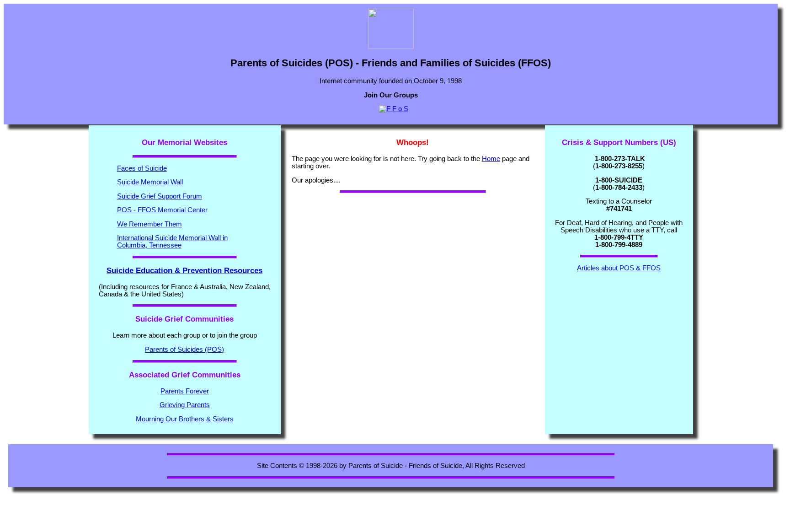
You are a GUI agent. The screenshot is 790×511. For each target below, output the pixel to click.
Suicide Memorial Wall (150, 182)
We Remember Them (149, 224)
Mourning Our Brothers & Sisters (185, 419)
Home (491, 158)
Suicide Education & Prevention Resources (184, 270)
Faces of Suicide (142, 168)
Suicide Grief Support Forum (159, 196)
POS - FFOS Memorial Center (162, 210)
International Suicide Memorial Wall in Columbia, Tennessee (172, 241)
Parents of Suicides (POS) (184, 349)
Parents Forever (184, 391)
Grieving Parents (185, 405)
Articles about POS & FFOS (619, 268)
